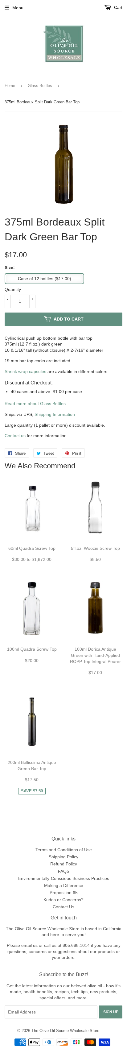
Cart (117, 7)
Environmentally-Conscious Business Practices (63, 878)
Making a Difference (63, 885)
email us (29, 945)
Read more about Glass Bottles (35, 403)
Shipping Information (55, 414)
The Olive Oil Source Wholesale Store (65, 1030)
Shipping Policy (63, 856)
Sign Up (110, 1012)
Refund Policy (63, 863)
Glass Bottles (40, 85)
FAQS (63, 871)
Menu (17, 7)
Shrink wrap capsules (25, 371)
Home (10, 85)
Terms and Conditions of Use (63, 849)
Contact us (15, 435)
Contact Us (63, 906)
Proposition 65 (64, 892)
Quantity (13, 289)
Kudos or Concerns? (63, 899)
